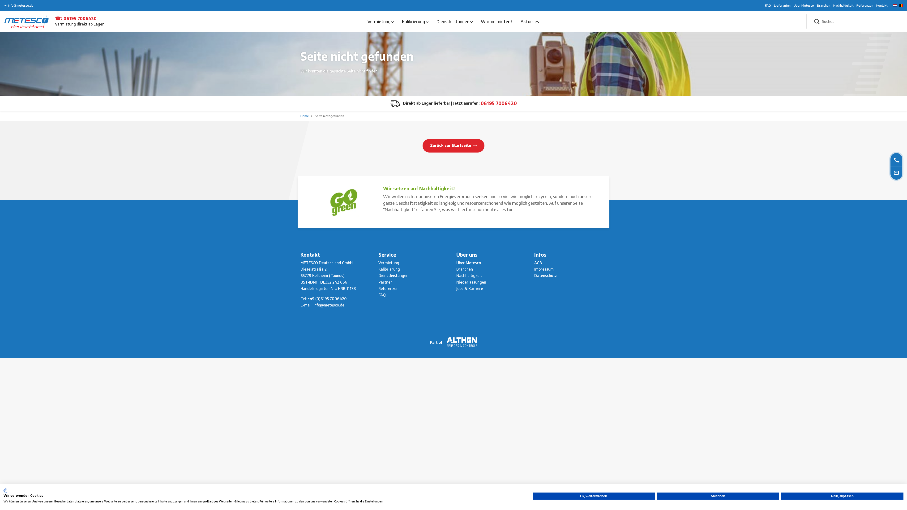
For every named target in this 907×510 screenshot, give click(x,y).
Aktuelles (530, 21)
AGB (538, 262)
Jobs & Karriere (469, 288)
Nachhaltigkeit (843, 5)
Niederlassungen (471, 282)
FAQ (768, 5)
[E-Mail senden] (896, 172)
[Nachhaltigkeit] (343, 202)
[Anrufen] (896, 160)
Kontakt (881, 5)
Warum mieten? (497, 21)
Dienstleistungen (453, 21)
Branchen (823, 5)
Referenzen (864, 5)
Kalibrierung (414, 21)
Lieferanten (782, 5)
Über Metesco (804, 5)
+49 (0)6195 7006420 (327, 298)
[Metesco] (26, 21)
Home (305, 116)
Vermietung (379, 21)
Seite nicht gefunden (329, 116)
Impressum (544, 269)
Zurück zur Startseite (451, 145)
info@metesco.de (328, 305)
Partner (385, 282)
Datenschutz (545, 275)
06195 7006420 (80, 18)
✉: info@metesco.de (19, 5)
